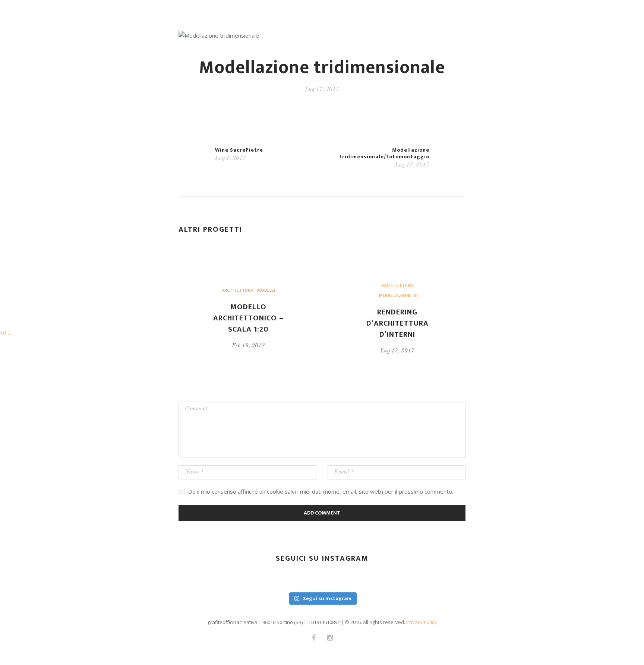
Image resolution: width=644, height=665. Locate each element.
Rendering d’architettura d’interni (397, 323)
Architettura (237, 290)
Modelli (266, 290)
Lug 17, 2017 (397, 351)
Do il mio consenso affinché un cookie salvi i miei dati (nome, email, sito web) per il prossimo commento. (320, 491)
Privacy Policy (421, 622)
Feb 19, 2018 (248, 346)
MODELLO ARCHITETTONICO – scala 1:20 (248, 318)
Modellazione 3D (398, 295)
